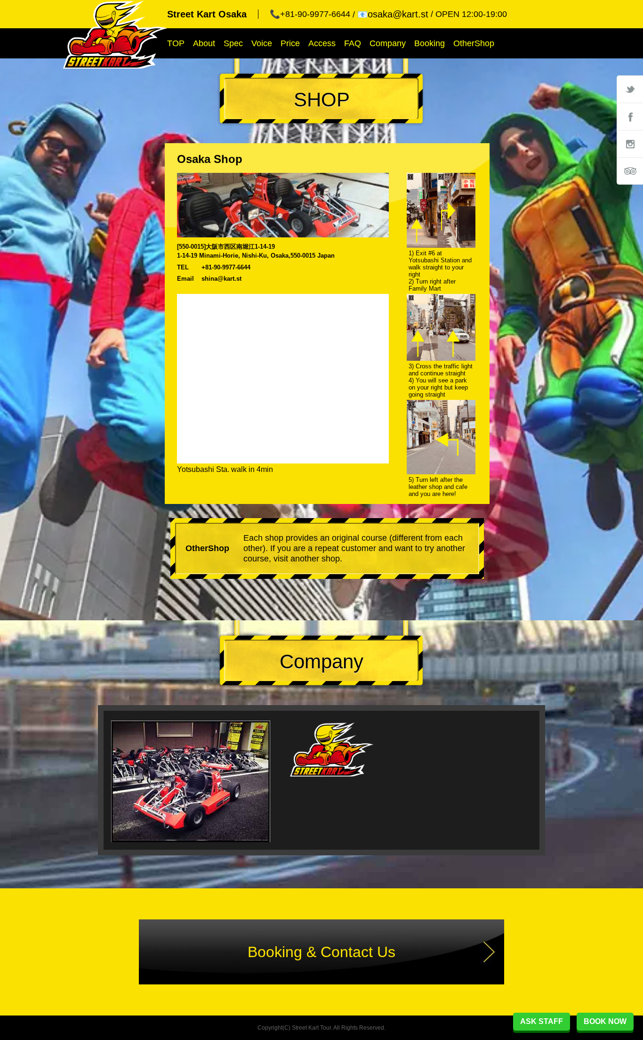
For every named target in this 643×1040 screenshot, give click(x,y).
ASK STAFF (541, 1021)
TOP (176, 43)
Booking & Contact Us (321, 951)
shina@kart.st (221, 278)
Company (388, 43)
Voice (261, 43)
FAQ (352, 43)
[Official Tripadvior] (630, 171)
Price (290, 43)
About (204, 43)
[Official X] (630, 89)
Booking (429, 43)
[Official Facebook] (630, 116)
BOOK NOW (605, 1021)
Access (322, 43)
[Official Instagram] (630, 143)
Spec (233, 43)
